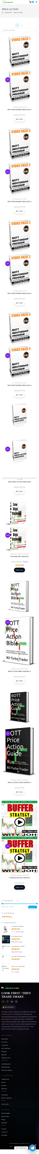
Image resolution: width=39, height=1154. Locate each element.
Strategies (13, 554)
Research (3, 1085)
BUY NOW (19, 119)
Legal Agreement (6, 1064)
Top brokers (4, 1095)
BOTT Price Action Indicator (19, 482)
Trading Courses (5, 1058)
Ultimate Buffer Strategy (19, 878)
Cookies (21, 1146)
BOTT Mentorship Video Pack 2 (20, 201)
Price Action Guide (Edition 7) (19, 782)
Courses (15, 107)
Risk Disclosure (5, 1067)
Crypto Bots (4, 1045)
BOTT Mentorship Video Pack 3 (20, 293)
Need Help (4, 1135)
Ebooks (13, 669)
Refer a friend (5, 1116)
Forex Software (18, 478)
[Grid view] (17, 25)
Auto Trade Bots (5, 1048)
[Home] (2, 12)
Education (4, 1088)
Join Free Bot (5, 1104)
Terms (11, 1146)
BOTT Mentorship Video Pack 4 (20, 385)
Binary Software (8, 478)
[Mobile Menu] (35, 2)
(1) (7, 917)
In (16, 1001)
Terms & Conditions (6, 1070)
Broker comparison (6, 1098)
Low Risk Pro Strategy (19, 556)
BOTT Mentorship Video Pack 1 (20, 109)
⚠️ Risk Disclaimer (8, 1007)
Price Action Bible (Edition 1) (19, 671)
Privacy (16, 1146)
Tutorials (3, 1129)
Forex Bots (4, 1042)
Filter (32, 907)
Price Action (18, 12)
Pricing (3, 1119)
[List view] (21, 25)
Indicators (27, 478)
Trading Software (23, 554)
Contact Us (4, 1132)
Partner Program (5, 1113)
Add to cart (19, 570)
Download (4, 1122)
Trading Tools (5, 1079)
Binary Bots (4, 1039)
